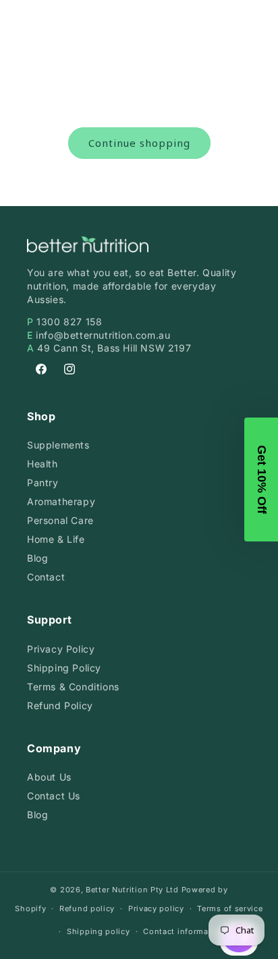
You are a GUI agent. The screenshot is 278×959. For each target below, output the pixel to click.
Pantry (43, 482)
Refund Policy (60, 705)
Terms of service (229, 908)
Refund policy (87, 908)
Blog (37, 558)
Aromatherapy (61, 501)
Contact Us (53, 795)
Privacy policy (156, 908)
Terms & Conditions (73, 686)
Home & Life (56, 539)
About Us (49, 777)
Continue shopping (139, 143)
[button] (261, 479)
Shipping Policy (64, 667)
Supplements (58, 445)
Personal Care (60, 520)
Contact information (183, 931)
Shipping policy (98, 931)
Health (42, 463)
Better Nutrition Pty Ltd (132, 889)
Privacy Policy (60, 649)
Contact (46, 577)
